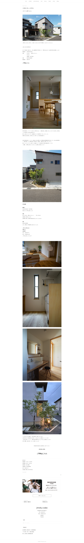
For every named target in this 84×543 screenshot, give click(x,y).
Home (26, 1)
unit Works (30, 1)
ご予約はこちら (26, 63)
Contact (54, 1)
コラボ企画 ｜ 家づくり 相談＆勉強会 (28, 531)
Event (41, 1)
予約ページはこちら (42, 495)
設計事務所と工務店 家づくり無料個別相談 (29, 529)
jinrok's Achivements (36, 1)
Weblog (58, 1)
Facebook (42, 516)
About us (45, 1)
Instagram (42, 515)
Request (50, 1)
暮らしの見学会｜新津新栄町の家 (28, 533)
